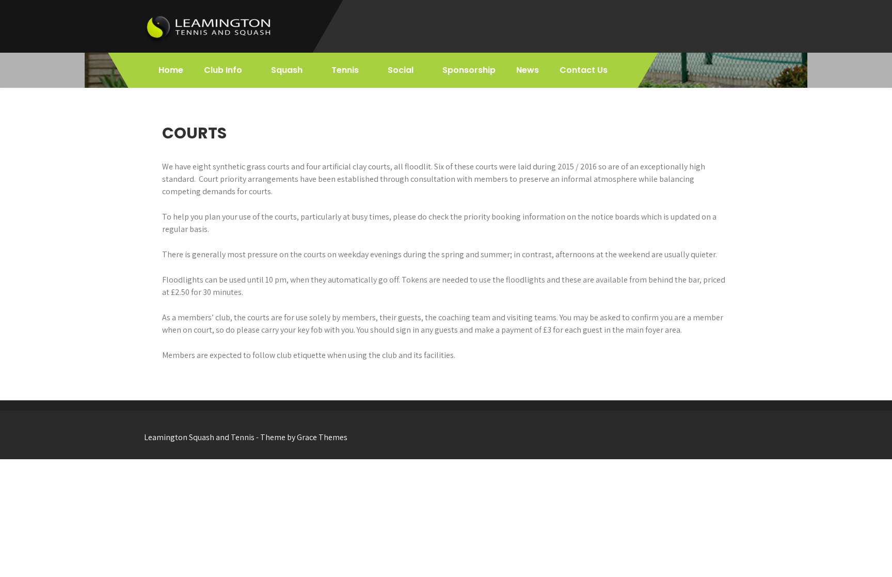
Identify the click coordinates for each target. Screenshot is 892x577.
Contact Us (584, 70)
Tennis (345, 70)
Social (400, 70)
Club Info (223, 70)
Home (170, 70)
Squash (286, 70)
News (527, 70)
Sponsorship (469, 70)
